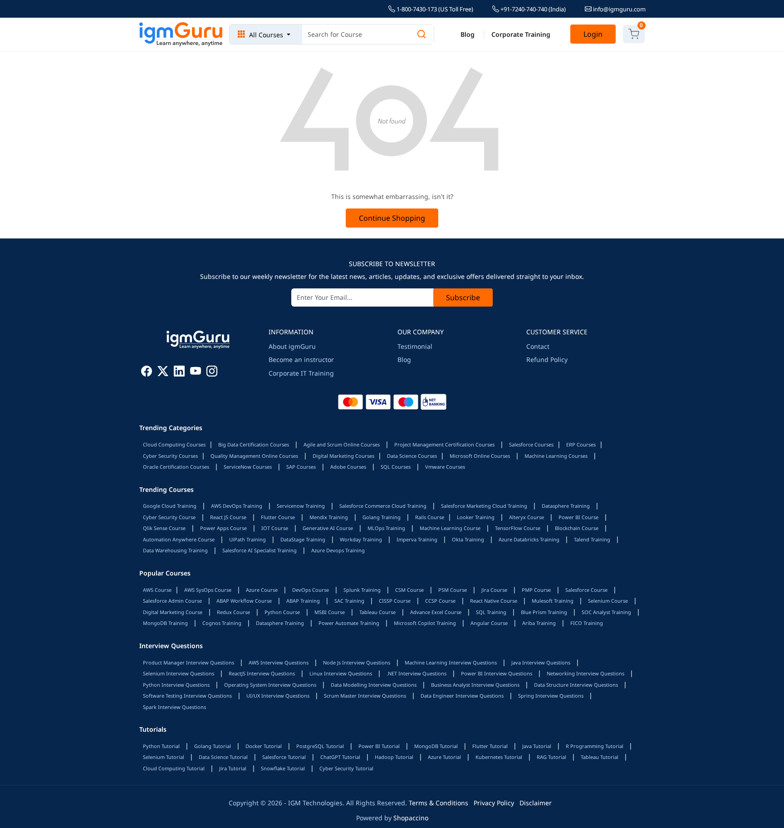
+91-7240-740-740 (532, 9)
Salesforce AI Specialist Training (259, 550)
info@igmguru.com (619, 9)
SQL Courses (396, 466)
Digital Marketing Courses (343, 455)
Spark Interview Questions (174, 707)
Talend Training (592, 539)
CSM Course (409, 589)
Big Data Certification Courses (253, 444)
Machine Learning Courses (556, 455)
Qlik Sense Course (164, 528)
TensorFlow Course (517, 528)
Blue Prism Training (544, 612)
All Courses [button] (266, 34)
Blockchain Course (576, 528)
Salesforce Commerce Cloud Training (382, 505)
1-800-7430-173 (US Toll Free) (434, 9)
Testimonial (414, 346)
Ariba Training (539, 623)
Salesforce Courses (531, 444)
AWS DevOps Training (236, 505)
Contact (537, 346)
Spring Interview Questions (550, 695)
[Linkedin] (179, 373)
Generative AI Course (328, 528)
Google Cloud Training (169, 505)
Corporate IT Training (301, 373)
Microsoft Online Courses (480, 455)
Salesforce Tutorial (284, 757)
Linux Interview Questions (340, 673)
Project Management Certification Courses (444, 444)
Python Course (282, 612)
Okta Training (468, 539)
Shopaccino (410, 817)
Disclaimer (535, 802)
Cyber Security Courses (170, 455)
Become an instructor (301, 359)
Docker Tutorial (263, 746)
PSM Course (452, 589)
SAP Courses (301, 466)
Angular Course (489, 623)
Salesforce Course (586, 589)
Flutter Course (278, 517)
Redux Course (233, 612)
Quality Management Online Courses (254, 455)
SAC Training (349, 600)
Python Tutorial (161, 746)
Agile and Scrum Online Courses (342, 444)
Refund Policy (547, 359)
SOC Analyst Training (606, 612)
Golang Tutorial (212, 746)
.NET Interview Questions (416, 673)
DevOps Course (310, 589)
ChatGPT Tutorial (340, 757)
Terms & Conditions (438, 802)
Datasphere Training (566, 505)
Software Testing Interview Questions (187, 695)
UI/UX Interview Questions (277, 695)
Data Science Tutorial (223, 757)
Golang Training (382, 517)
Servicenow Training (301, 505)
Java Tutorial (536, 746)
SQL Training (491, 612)
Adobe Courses (348, 466)
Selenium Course (608, 600)
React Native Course (493, 600)
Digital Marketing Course (172, 612)
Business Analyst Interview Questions (475, 684)
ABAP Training (303, 600)
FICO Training (586, 623)
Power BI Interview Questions (496, 673)
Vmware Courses (445, 466)
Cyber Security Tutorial (346, 768)
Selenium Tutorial (163, 757)
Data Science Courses (412, 455)
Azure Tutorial (444, 757)
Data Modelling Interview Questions (373, 684)
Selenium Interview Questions (178, 673)
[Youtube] (195, 373)
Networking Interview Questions (585, 673)
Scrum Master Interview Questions (365, 695)
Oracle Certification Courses (176, 466)
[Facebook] (146, 373)
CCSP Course (440, 600)
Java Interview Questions (540, 662)
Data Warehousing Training (175, 550)
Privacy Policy (494, 802)
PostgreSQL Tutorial (320, 746)
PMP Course (536, 589)
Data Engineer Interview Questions (462, 695)
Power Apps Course (223, 528)
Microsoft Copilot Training (425, 623)
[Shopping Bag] (634, 34)
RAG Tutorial (551, 757)
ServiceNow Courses (248, 466)
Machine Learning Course (450, 528)
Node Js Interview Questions (356, 662)
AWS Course (157, 589)
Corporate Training (520, 34)
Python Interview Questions (176, 684)
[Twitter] (163, 373)
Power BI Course (578, 517)
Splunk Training (362, 589)
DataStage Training (302, 539)
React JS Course (228, 517)
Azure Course (262, 589)
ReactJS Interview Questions (262, 673)
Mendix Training (328, 517)
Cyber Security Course (169, 517)
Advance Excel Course (435, 612)
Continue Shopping (392, 218)
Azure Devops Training (338, 550)
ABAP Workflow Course (244, 600)
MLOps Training (386, 528)
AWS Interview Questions (279, 662)
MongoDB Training (165, 623)
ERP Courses (581, 444)
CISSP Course (395, 600)
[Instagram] (212, 373)
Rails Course (429, 517)
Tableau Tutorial (599, 757)
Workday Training (361, 539)
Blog (468, 34)
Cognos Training (221, 623)
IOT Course (274, 528)
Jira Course (494, 589)
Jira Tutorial (232, 768)
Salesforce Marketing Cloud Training (484, 505)
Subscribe (463, 297)
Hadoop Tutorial (394, 757)
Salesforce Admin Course (172, 600)
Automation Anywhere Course (179, 539)
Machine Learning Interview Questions (451, 662)
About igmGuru (292, 346)
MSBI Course (329, 612)
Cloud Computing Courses (174, 444)
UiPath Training (247, 539)
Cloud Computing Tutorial (174, 768)
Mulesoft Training (552, 600)
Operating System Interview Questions (270, 684)
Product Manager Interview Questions (188, 662)
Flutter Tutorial (490, 746)
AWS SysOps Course (207, 589)
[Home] (181, 34)
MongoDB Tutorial (436, 746)
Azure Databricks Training (529, 539)
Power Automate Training (348, 623)
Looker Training (476, 517)
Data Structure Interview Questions (576, 684)
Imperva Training (417, 539)
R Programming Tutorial (594, 746)
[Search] (421, 34)
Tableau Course (377, 612)
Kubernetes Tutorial (498, 757)
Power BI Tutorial (379, 746)
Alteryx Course (526, 517)
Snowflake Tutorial (283, 768)
